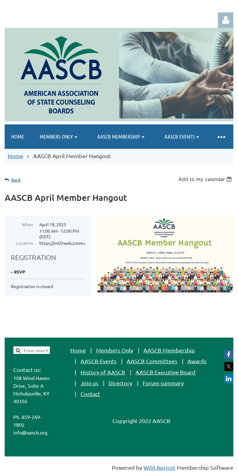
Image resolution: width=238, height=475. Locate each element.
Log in (225, 20)
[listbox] (205, 179)
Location (24, 243)
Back (16, 180)
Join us (89, 383)
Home (15, 156)
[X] (228, 366)
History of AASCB (103, 372)
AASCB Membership (169, 350)
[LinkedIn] (228, 378)
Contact (90, 394)
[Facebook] (228, 354)
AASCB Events (99, 361)
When (27, 224)
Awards (196, 361)
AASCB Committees (152, 361)
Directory (120, 383)
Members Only (114, 350)
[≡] (221, 136)
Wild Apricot (159, 467)
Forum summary (163, 383)
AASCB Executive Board (165, 372)
